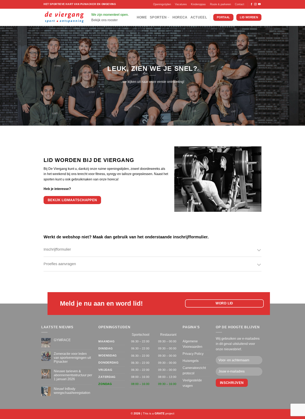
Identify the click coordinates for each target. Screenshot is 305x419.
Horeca (180, 17)
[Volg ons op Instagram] (255, 4)
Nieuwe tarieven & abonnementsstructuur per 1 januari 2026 (73, 375)
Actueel (198, 17)
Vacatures (181, 4)
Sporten (158, 17)
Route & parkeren (220, 4)
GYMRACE (62, 340)
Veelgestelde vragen (192, 383)
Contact (239, 4)
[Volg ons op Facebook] (251, 4)
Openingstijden (162, 4)
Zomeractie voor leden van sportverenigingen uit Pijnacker (72, 357)
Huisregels (191, 361)
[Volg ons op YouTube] (259, 4)
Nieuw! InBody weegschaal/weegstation (72, 390)
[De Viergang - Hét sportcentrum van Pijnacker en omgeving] (64, 17)
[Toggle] (259, 250)
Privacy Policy (193, 353)
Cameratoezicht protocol (194, 370)
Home (142, 17)
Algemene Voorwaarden (192, 343)
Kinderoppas (198, 4)
